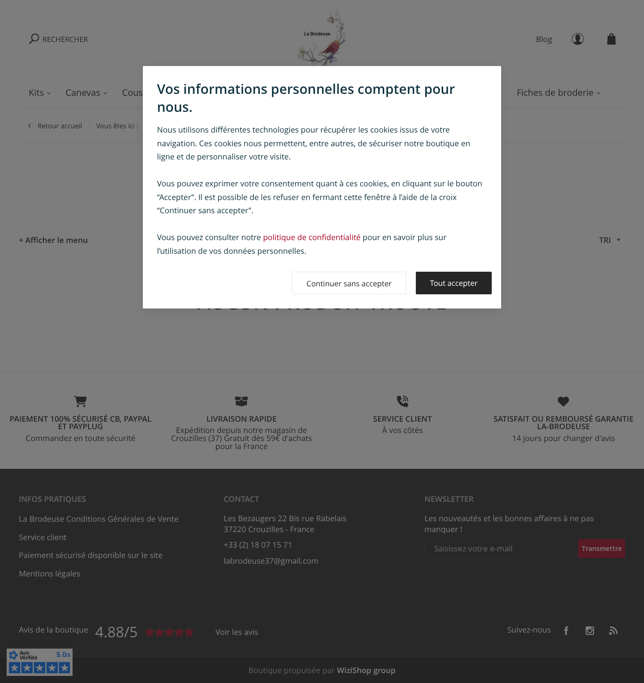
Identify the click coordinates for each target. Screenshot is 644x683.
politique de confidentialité (312, 237)
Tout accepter (454, 283)
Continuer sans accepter (349, 283)
